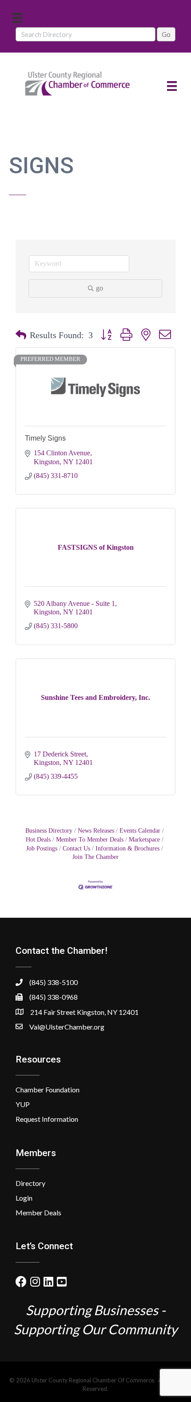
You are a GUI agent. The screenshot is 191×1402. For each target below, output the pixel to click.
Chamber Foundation (48, 1089)
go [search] (99, 288)
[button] (21, 335)
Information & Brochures (127, 848)
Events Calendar (139, 830)
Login (24, 1198)
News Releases (96, 830)
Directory (30, 1183)
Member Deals (38, 1212)
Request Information (47, 1119)
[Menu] (17, 17)
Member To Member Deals (89, 839)
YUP (23, 1104)
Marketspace (144, 839)
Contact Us (76, 848)
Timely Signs (45, 438)
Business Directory (48, 830)
